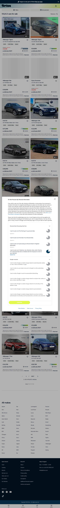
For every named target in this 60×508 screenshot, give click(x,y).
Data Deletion (21, 308)
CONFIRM (19, 302)
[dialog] (30, 254)
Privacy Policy (38, 308)
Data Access (30, 308)
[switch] (48, 230)
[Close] (55, 199)
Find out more (38, 1)
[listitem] (30, 226)
